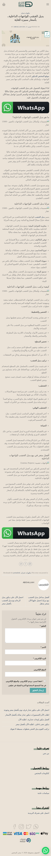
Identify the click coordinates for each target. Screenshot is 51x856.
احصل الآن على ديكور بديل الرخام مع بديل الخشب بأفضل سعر (12, 600)
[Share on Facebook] (26, 564)
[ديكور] (36, 826)
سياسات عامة (43, 793)
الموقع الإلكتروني (40, 670)
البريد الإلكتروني (39, 658)
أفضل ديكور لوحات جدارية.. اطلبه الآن (33, 719)
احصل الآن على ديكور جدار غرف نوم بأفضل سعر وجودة (26, 710)
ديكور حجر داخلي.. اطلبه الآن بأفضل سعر (32, 724)
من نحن (46, 753)
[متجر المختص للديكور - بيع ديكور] (25, 4)
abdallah (18, 27)
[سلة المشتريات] (4, 4)
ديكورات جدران (25, 13)
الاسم (43, 647)
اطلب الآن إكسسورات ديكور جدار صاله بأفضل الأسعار (27, 715)
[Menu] (47, 4)
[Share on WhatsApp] (30, 564)
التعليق (43, 626)
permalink (16, 573)
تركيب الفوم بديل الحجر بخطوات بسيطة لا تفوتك (29, 729)
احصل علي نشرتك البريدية (38, 813)
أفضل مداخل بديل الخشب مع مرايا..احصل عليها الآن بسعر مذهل (38, 600)
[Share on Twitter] (21, 564)
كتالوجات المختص (42, 773)
